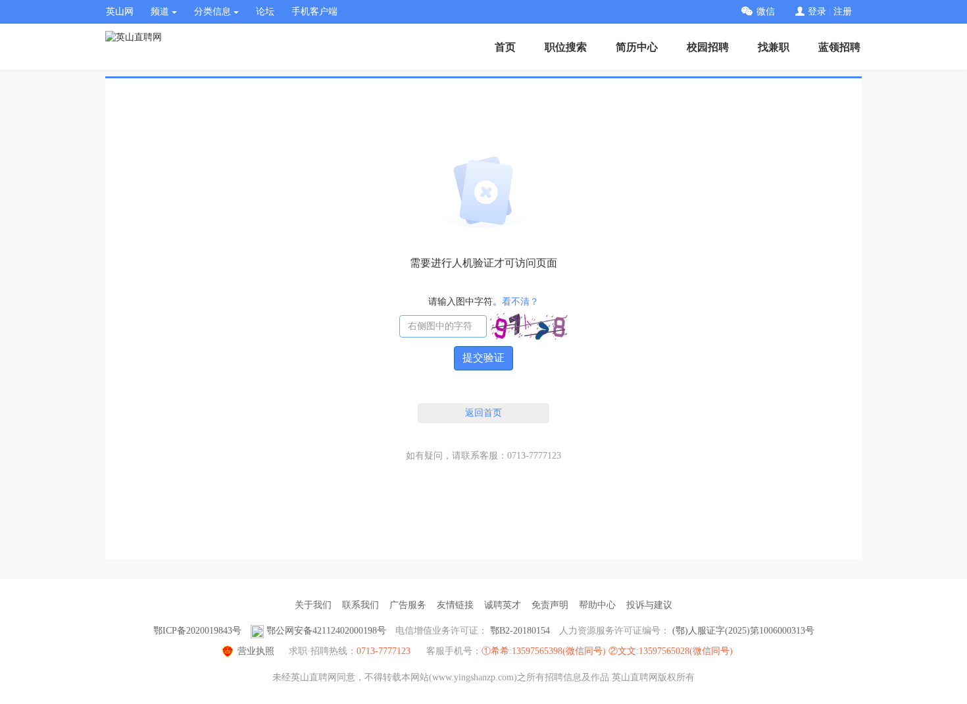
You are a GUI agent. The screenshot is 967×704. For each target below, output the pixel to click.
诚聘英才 (502, 605)
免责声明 (550, 605)
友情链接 (455, 605)
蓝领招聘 (839, 47)
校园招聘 (708, 47)
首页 (505, 47)
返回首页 (483, 413)
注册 (842, 11)
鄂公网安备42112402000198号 (326, 631)
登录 (817, 11)
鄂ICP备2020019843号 (197, 631)
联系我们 (360, 605)
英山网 (120, 11)
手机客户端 (314, 11)
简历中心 (637, 47)
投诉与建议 (649, 605)
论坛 (265, 11)
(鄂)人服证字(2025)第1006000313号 (743, 631)
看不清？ (520, 302)
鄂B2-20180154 (520, 631)
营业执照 (255, 651)
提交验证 (483, 357)
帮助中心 (597, 605)
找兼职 (773, 47)
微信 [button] (765, 11)
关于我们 (313, 605)
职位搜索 (566, 47)
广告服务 (407, 605)
